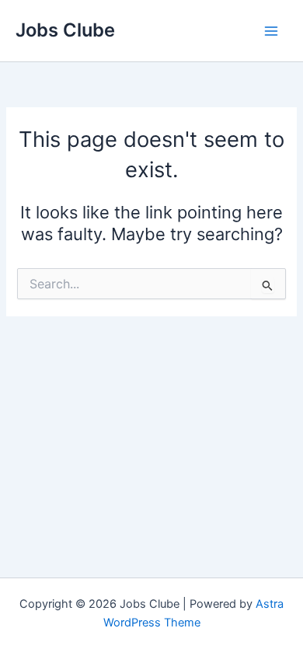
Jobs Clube (65, 30)
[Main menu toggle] (271, 31)
